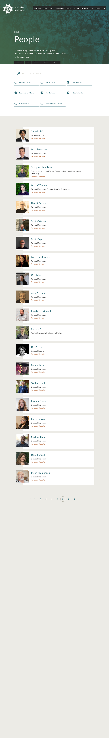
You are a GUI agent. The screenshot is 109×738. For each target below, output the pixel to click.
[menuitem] (19, 62)
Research (37, 8)
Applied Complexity (81, 8)
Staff (28, 62)
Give (92, 8)
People (68, 8)
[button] (37, 8)
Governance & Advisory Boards (41, 62)
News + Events (48, 8)
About (98, 8)
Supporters (55, 62)
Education (60, 8)
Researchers (19, 62)
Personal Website (38, 138)
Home (16, 32)
